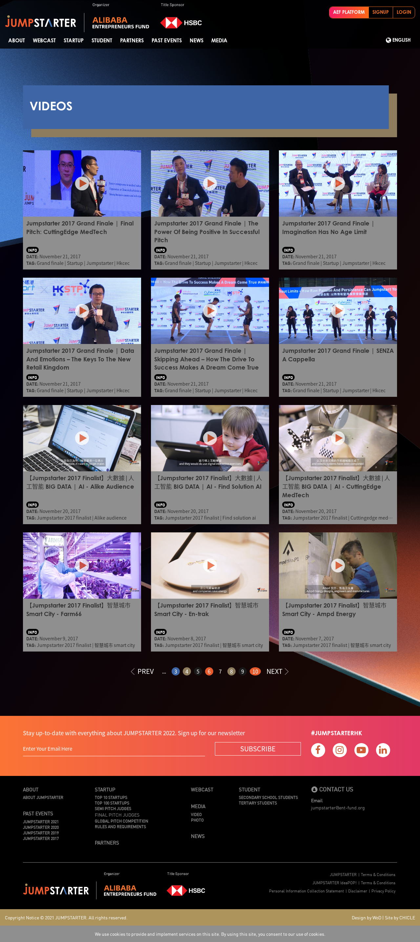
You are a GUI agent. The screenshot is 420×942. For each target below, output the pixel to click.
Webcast (44, 40)
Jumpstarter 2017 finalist (64, 517)
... (164, 671)
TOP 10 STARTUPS (111, 797)
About (16, 40)
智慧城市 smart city (114, 645)
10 (255, 671)
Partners (132, 40)
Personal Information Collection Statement (306, 890)
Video (196, 814)
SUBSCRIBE (258, 748)
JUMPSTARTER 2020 (41, 827)
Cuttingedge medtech (374, 517)
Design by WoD (366, 917)
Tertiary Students (258, 802)
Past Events (167, 40)
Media (219, 40)
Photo (197, 820)
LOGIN (404, 12)
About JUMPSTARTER (43, 797)
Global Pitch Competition (121, 821)
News (196, 40)
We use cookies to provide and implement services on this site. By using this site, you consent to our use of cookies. (210, 934)
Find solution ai (239, 517)
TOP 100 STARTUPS (112, 802)
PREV (145, 671)
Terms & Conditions (378, 874)
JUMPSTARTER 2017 (41, 838)
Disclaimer (357, 890)
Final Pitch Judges (117, 814)
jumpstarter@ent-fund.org (338, 807)
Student (249, 789)
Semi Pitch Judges (113, 808)
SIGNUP (380, 12)
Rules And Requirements (120, 826)
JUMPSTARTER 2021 (41, 821)
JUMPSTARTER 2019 (41, 832)
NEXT (274, 671)
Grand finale (50, 263)
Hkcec (123, 263)
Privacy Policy (383, 890)
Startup (74, 40)
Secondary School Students (268, 797)
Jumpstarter (99, 263)
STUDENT (102, 40)
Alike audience (110, 517)
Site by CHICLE (400, 917)
